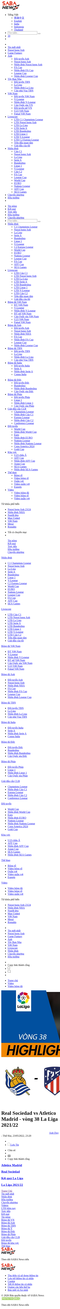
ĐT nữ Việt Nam (22, 313)
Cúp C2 (18, 171)
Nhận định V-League (25, 102)
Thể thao (12, 472)
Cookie (11, 1281)
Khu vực (12, 452)
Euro (16, 434)
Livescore (13, 116)
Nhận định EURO (23, 437)
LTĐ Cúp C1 (21, 273)
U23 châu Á (20, 455)
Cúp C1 (18, 151)
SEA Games (20, 192)
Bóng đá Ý (6, 1228)
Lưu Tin (14, 1144)
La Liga (18, 84)
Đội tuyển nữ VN (23, 108)
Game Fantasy (15, 53)
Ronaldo (12, 526)
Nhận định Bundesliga (25, 388)
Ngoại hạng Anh (16, 50)
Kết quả (12, 209)
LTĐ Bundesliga (22, 131)
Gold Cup (19, 449)
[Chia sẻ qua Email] (9, 1156)
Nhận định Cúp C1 (23, 414)
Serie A (18, 160)
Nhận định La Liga (23, 87)
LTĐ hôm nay (8, 1208)
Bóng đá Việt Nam (17, 302)
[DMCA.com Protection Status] (10, 1299)
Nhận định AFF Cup (24, 460)
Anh (10, 56)
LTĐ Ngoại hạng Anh (25, 122)
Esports (18, 487)
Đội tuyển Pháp (22, 397)
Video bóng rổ (21, 478)
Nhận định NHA (22, 333)
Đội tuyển (13, 426)
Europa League (22, 417)
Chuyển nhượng (16, 194)
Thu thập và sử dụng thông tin (23, 1275)
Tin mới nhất (14, 47)
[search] (39, 33)
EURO (17, 183)
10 (9, 36)
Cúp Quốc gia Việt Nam (26, 316)
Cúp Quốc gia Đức (23, 391)
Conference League (24, 423)
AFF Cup (19, 189)
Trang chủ (13, 980)
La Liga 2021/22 (12, 1184)
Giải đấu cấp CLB (17, 408)
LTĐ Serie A (20, 128)
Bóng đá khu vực (10, 1243)
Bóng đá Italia (15, 362)
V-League (19, 99)
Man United (14, 518)
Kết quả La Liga (12, 1178)
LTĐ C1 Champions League (28, 119)
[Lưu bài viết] (9, 968)
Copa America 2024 (24, 446)
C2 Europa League (23, 247)
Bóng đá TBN (15, 348)
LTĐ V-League (22, 137)
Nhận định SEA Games (26, 469)
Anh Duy (54, 1133)
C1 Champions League (25, 226)
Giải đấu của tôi (22, 145)
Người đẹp (13, 515)
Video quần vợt (22, 484)
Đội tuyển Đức (21, 382)
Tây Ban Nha (14, 79)
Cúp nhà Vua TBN (23, 90)
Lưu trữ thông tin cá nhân (21, 1278)
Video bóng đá (21, 492)
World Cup (19, 180)
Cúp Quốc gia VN (23, 105)
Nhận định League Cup (26, 76)
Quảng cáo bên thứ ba (19, 1287)
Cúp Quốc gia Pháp (24, 406)
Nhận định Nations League (27, 443)
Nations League (22, 186)
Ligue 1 (18, 165)
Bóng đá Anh (14, 325)
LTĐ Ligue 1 (21, 134)
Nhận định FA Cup (23, 70)
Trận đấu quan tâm (23, 142)
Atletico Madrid (11, 1165)
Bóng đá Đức (14, 379)
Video (11, 489)
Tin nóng (12, 206)
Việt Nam (12, 93)
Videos (4, 1205)
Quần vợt (19, 481)
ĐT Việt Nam (21, 305)
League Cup (20, 73)
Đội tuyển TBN (22, 82)
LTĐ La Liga (21, 125)
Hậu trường (13, 197)
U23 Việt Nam (21, 110)
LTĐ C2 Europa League (26, 139)
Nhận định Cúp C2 (23, 420)
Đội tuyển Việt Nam (24, 96)
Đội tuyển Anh (21, 58)
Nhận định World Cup (25, 432)
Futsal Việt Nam (22, 113)
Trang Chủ (6, 1191)
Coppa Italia (20, 374)
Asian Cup (19, 463)
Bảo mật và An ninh (18, 1290)
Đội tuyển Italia (22, 365)
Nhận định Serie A (23, 371)
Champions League (24, 411)
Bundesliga (19, 163)
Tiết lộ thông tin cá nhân (20, 1284)
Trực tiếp (12, 211)
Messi (11, 524)
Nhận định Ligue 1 (23, 403)
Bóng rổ (18, 475)
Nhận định (13, 148)
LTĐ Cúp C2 (21, 293)
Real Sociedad (10, 1171)
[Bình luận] (9, 972)
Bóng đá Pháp (15, 394)
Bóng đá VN (7, 1219)
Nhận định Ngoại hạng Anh (28, 64)
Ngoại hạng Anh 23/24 (19, 509)
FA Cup (18, 67)
